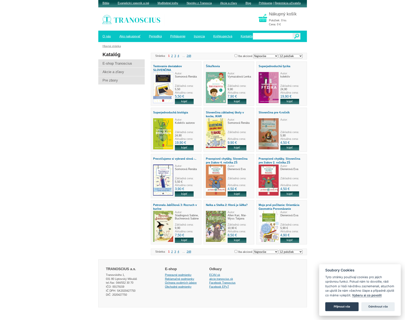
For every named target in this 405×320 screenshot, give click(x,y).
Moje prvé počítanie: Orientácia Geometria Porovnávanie (279, 206)
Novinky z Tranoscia (199, 3)
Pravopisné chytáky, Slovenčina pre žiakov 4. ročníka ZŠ (226, 160)
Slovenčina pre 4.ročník (274, 112)
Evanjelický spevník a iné (133, 3)
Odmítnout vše (378, 306)
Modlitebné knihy (168, 3)
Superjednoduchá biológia (170, 112)
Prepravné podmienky (178, 274)
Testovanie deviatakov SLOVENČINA (167, 68)
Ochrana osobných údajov (181, 282)
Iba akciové (245, 56)
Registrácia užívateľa (288, 3)
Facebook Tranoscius (222, 282)
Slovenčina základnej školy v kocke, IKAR (225, 114)
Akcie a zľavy (228, 3)
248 (189, 55)
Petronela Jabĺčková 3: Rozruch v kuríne (175, 206)
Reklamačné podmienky (179, 279)
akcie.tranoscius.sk (221, 279)
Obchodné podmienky (178, 286)
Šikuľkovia (213, 66)
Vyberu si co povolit (367, 295)
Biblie (106, 3)
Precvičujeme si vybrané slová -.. (174, 158)
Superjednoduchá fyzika (274, 66)
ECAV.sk (214, 274)
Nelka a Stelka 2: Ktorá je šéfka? (227, 205)
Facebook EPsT (219, 286)
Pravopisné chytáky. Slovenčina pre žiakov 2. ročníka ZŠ (279, 160)
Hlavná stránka (112, 46)
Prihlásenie (265, 3)
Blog (248, 3)
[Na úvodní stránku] (134, 20)
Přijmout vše (342, 306)
